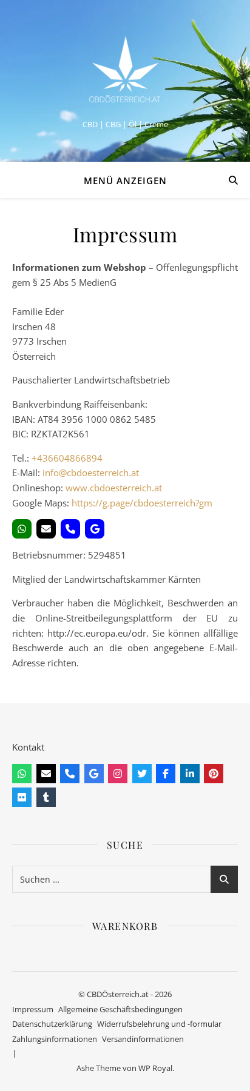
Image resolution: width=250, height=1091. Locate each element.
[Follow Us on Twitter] (142, 773)
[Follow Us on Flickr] (22, 797)
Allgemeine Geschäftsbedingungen (120, 1009)
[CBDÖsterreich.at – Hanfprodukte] (125, 70)
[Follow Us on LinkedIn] (190, 773)
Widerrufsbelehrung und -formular (159, 1023)
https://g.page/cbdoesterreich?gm (142, 503)
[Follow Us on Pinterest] (213, 773)
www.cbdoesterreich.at (114, 488)
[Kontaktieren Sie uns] (22, 773)
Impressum (32, 1009)
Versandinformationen (143, 1038)
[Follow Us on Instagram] (117, 773)
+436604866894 (67, 458)
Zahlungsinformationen (54, 1038)
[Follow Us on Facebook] (165, 773)
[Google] (94, 529)
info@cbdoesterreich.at (90, 472)
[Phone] (70, 529)
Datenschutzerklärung (52, 1023)
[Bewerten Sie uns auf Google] (94, 773)
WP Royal (155, 1068)
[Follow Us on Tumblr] (46, 797)
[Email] (46, 529)
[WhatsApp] (22, 529)
